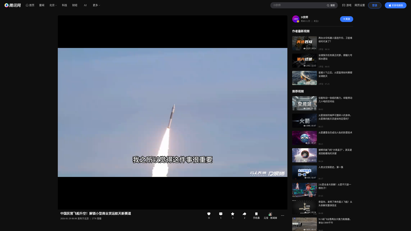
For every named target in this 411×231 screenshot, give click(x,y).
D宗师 (304, 17)
